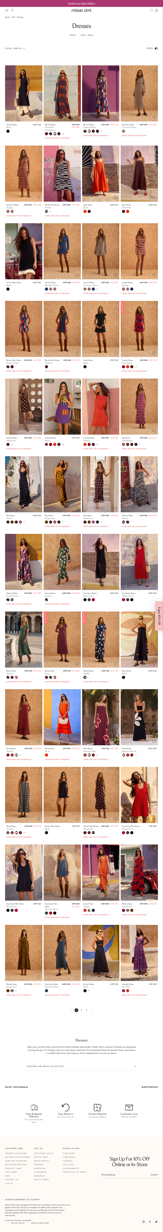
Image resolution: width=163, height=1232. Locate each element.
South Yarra (41, 1179)
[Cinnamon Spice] (123, 131)
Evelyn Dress (88, 985)
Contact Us (12, 1179)
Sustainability (71, 1168)
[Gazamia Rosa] (12, 755)
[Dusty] (12, 677)
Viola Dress (88, 361)
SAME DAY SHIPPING (16, 1161)
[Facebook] (149, 1221)
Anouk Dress (50, 594)
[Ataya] (46, 444)
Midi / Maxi (87, 35)
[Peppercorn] (132, 366)
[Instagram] (143, 1221)
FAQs (8, 1176)
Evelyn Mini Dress (52, 827)
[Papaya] (128, 366)
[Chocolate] (89, 211)
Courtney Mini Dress (130, 827)
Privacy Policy (18, 1223)
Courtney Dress (52, 985)
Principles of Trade (74, 1172)
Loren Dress (88, 905)
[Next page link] (91, 1010)
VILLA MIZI (68, 1164)
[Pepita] (136, 444)
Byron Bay (40, 1168)
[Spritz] (85, 211)
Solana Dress (127, 516)
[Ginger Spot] (128, 444)
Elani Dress (11, 672)
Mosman (38, 1164)
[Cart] (156, 10)
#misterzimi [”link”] (150, 1087)
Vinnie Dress (11, 126)
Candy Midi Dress (91, 827)
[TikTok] (156, 1221)
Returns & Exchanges (17, 1157)
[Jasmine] (8, 832)
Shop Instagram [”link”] (16, 1087)
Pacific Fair (41, 1157)
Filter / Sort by (13, 48)
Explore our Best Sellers (81, 3)
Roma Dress (88, 672)
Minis (73, 35)
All (13, 17)
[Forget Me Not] (51, 133)
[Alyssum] (89, 910)
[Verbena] (46, 599)
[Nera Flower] (132, 832)
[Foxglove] (59, 133)
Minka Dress (127, 905)
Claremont (40, 1172)
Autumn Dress (129, 126)
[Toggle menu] (6, 10)
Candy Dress (127, 361)
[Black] (8, 131)
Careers (67, 1161)
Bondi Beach (41, 1161)
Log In (9, 1183)
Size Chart (11, 1172)
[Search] (12, 10)
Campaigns (69, 1157)
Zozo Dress (87, 206)
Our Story (69, 1153)
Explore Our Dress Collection (45, 1066)
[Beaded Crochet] (46, 289)
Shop (7, 17)
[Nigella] (85, 677)
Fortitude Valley (44, 1153)
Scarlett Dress (128, 985)
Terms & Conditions (40, 1223)
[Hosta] (93, 832)
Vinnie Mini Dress (13, 283)
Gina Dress (126, 672)
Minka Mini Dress (52, 206)
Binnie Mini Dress (13, 361)
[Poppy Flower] (123, 832)
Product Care (13, 1168)
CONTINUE (115, 626)
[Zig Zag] (8, 211)
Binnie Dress (50, 127)
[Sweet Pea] (16, 677)
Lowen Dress (52, 283)
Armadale (39, 1176)
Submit (154, 1175)
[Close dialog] (158, 580)
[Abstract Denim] (128, 832)
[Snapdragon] (123, 444)
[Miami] (93, 910)
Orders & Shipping (16, 1153)
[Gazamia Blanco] (55, 133)
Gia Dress (127, 439)
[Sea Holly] (123, 990)
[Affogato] (128, 910)
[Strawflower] (123, 366)
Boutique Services (16, 1164)
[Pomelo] (46, 211)
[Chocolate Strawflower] (46, 133)
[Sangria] (8, 755)
